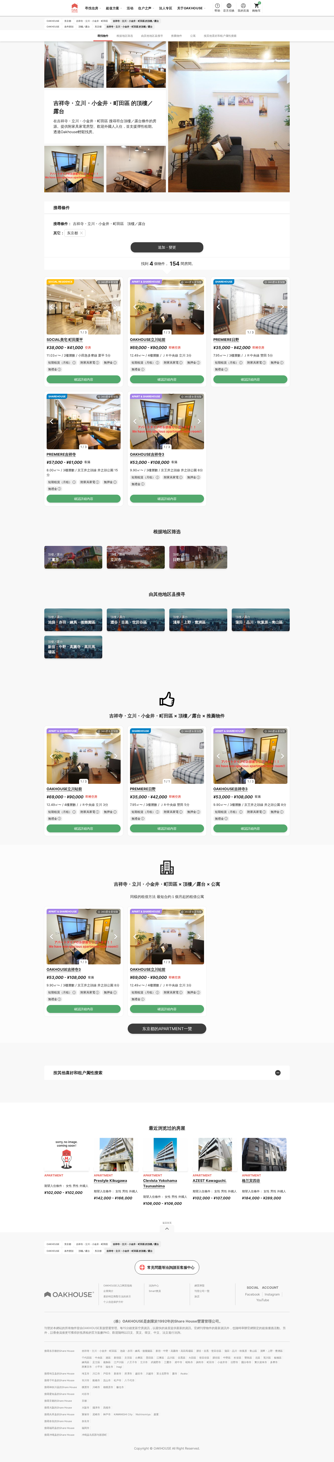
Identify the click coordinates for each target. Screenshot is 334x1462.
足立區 (96, 1362)
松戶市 (117, 1380)
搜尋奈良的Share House (58, 1421)
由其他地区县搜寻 (152, 35)
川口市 (96, 1373)
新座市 (117, 1373)
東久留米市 (260, 1362)
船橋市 (96, 1380)
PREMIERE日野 (226, 339)
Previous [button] (51, 307)
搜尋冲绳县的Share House (59, 1434)
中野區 (227, 1357)
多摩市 (274, 1362)
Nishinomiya (143, 1414)
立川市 (117, 557)
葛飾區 (107, 1362)
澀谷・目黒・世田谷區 (128, 619)
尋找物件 (102, 35)
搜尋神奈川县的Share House (60, 1387)
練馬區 (85, 1362)
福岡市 (85, 1428)
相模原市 (108, 1387)
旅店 (196, 1296)
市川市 (85, 1380)
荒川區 (267, 1357)
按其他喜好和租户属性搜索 (220, 35)
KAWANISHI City (123, 1414)
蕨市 (174, 1373)
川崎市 (96, 1387)
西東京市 (87, 1366)
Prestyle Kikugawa (110, 1180)
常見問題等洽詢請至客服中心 (170, 1267)
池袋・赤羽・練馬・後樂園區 (71, 619)
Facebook (252, 1294)
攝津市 (96, 1407)
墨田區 (149, 1357)
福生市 (109, 1366)
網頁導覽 (199, 1285)
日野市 (180, 557)
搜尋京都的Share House (58, 1400)
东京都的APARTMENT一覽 (167, 1028)
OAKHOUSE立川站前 (147, 339)
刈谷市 (85, 1394)
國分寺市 (246, 1362)
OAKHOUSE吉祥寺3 (147, 454)
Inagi (119, 1366)
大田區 (192, 1357)
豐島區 (248, 1357)
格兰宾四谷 (251, 1180)
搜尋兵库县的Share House (59, 1414)
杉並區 (237, 1357)
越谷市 (139, 1373)
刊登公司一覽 (201, 1291)
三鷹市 (55, 557)
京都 (84, 1400)
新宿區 (117, 1357)
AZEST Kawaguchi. (210, 1180)
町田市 (210, 1362)
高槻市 (107, 1407)
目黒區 (181, 1357)
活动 (130, 8)
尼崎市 (96, 1414)
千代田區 (87, 1357)
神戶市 (107, 1414)
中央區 (98, 1357)
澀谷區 (216, 1357)
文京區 (128, 1357)
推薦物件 (176, 35)
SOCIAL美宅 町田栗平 (65, 339)
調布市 (200, 1362)
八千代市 (130, 1380)
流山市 (107, 1380)
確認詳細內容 (83, 379)
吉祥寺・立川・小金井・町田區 (99, 1350)
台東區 (139, 1357)
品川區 (171, 1357)
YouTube (262, 1300)
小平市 (98, 1366)
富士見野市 (163, 1373)
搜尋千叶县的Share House (59, 1380)
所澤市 (128, 1373)
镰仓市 (120, 1387)
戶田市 (107, 1373)
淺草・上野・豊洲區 (189, 619)
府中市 (178, 1362)
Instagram (272, 1294)
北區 (257, 1357)
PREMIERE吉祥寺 (61, 454)
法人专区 (165, 8)
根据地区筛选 (125, 35)
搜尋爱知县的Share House (59, 1394)
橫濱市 (85, 1387)
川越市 (149, 1373)
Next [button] (115, 307)
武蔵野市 (156, 1362)
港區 (108, 1357)
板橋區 (278, 1357)
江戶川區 (119, 1362)
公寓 (193, 35)
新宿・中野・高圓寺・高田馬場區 (71, 647)
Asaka (183, 1373)
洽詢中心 (154, 1285)
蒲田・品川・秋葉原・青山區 (259, 619)
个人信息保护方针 (113, 1301)
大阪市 (85, 1407)
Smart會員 (155, 1291)
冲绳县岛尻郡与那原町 (94, 1434)
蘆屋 (156, 1414)
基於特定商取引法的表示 (117, 1296)
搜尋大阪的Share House (58, 1407)
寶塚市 (85, 1414)
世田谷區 (204, 1357)
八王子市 (132, 1362)
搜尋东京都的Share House (59, 1350)
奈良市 (85, 1421)
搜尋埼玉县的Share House (59, 1373)
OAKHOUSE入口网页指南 (117, 1285)
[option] (84, 307)
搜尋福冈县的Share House (59, 1428)
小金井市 (222, 1362)
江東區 (160, 1357)
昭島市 (189, 1362)
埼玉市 (85, 1373)
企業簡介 (108, 1291)
